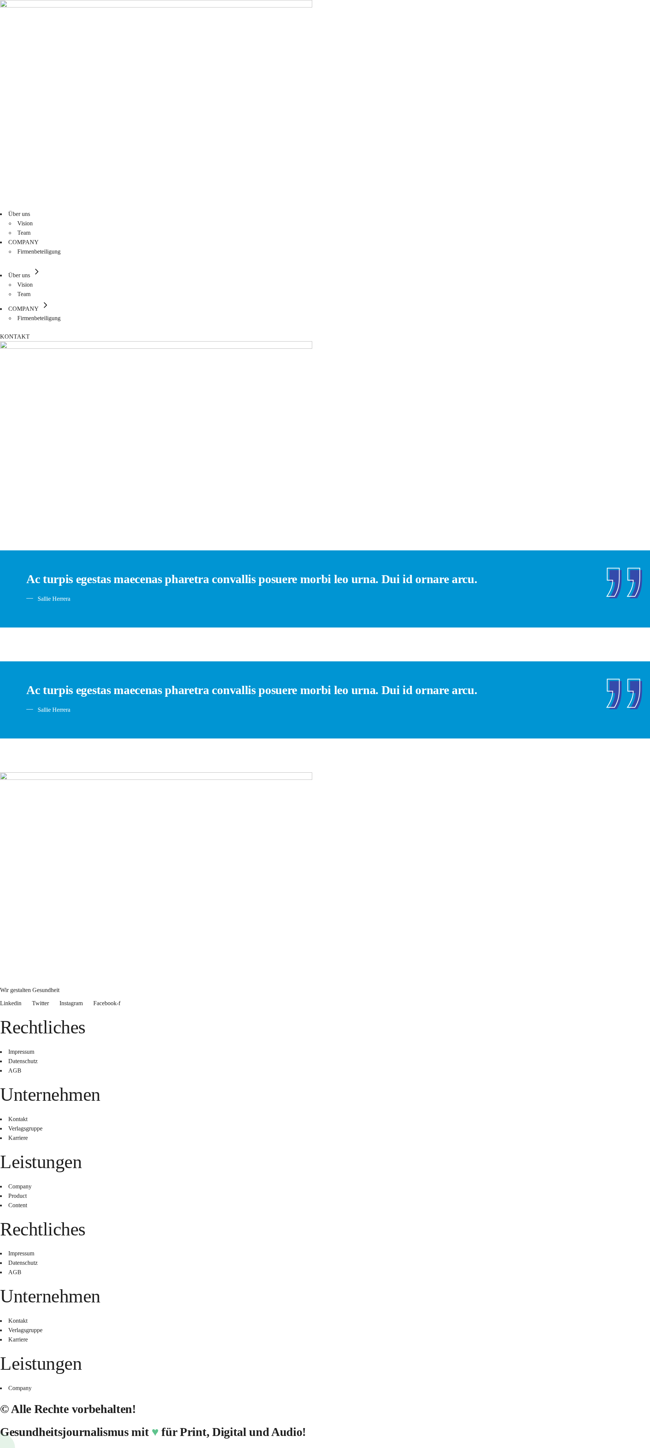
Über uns (19, 214)
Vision (25, 223)
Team (23, 232)
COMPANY (23, 242)
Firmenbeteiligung (39, 251)
